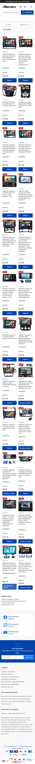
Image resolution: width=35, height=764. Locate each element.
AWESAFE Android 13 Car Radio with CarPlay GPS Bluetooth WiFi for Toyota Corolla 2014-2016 (25, 473)
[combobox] (17, 12)
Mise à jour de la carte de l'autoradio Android (16, 701)
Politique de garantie (8, 672)
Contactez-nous (6, 704)
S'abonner (28, 657)
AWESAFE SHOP (12, 746)
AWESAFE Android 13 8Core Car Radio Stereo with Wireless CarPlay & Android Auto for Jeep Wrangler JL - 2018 (9, 566)
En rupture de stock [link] (8, 586)
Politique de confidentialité (10, 684)
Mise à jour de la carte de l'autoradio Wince (15, 699)
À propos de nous (7, 687)
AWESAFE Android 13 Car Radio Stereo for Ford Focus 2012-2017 (9, 103)
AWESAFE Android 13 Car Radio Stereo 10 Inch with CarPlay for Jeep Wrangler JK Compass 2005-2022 (24, 148)
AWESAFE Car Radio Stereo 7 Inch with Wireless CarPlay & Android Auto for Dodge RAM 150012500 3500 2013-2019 (8, 520)
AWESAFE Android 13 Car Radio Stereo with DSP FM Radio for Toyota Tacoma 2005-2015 (9, 58)
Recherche (28, 12)
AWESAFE (5, 52)
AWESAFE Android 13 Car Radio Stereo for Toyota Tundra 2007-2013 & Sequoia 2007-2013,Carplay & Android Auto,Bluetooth (25, 59)
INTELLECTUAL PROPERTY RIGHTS (12, 682)
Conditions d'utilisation (9, 679)
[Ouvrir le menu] (31, 7)
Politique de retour (7, 674)
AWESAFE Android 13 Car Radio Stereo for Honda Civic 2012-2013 (9, 336)
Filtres (9, 24)
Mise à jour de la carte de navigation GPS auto (16, 696)
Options (9, 80)
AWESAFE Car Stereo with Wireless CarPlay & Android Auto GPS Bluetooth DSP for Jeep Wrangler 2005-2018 (25, 384)
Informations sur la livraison (10, 677)
